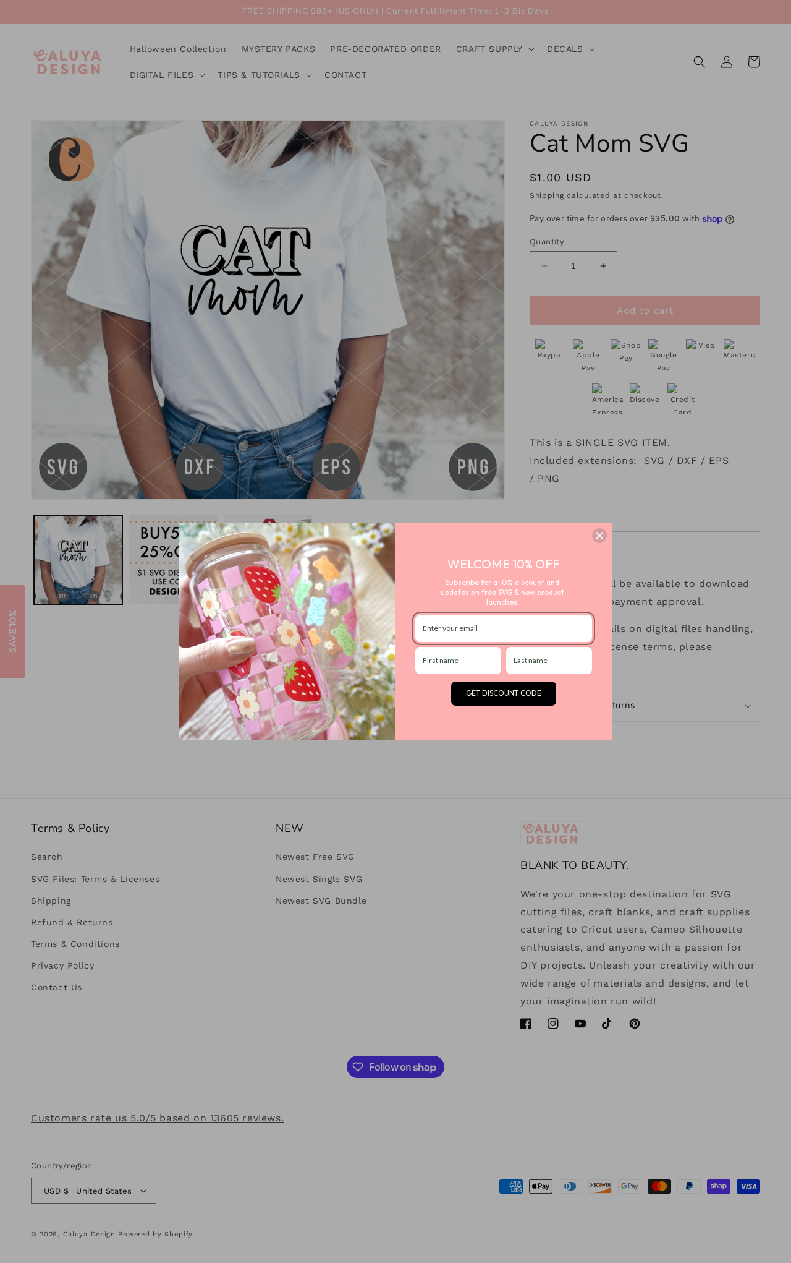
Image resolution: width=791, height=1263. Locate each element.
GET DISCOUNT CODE (503, 693)
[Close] (599, 535)
